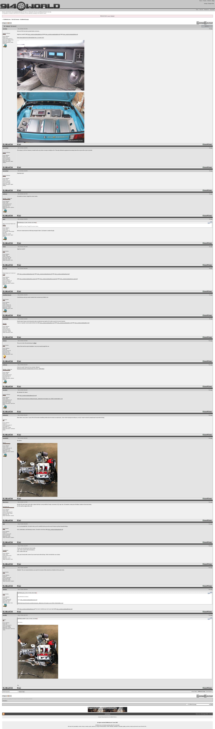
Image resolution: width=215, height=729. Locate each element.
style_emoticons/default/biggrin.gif (64, 609)
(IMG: (18, 398)
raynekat (5, 28)
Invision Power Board (102, 716)
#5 (211, 219)
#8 (211, 294)
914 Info (209, 0)
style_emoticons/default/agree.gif (27, 609)
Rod (35, 343)
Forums (204, 0)
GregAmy (5, 390)
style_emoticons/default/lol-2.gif (47, 323)
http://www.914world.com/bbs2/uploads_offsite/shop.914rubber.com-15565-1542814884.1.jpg (41, 398)
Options (206, 26)
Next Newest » (209, 691)
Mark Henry (5, 502)
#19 (211, 589)
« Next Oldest (194, 691)
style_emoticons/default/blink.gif (35, 34)
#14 (211, 438)
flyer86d (5, 615)
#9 (211, 318)
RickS (4, 246)
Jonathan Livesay (7, 295)
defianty (5, 340)
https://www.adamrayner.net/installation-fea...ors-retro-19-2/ (30, 37)
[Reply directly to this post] (209, 144)
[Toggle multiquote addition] (205, 144)
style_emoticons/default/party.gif (27, 274)
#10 (211, 340)
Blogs (213, 0)
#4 (211, 193)
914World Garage (24, 19)
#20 (211, 615)
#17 (211, 545)
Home (200, 0)
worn (4, 219)
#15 (211, 502)
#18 (211, 567)
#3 (211, 170)
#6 (211, 246)
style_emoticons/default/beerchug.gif (28, 395)
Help (197, 9)
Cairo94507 (5, 438)
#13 (211, 415)
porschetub (5, 319)
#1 (211, 28)
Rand (4, 545)
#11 (211, 364)
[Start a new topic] (208, 22)
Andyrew (5, 194)
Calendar (212, 9)
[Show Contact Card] (8, 144)
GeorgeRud (5, 148)
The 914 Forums (15, 19)
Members (206, 9)
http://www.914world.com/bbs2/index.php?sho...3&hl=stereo (30, 368)
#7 (211, 268)
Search (201, 9)
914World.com (7, 19)
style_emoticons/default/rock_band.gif (28, 279)
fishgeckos (5, 415)
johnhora (5, 589)
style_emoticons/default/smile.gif (55, 529)
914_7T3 (5, 268)
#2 (211, 147)
